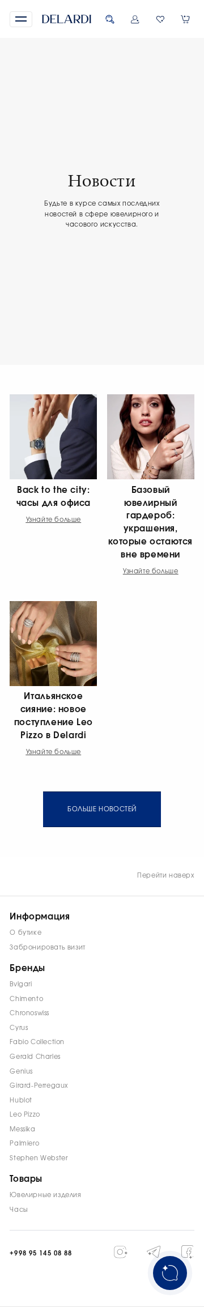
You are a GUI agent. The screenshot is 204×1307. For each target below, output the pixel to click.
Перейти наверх (165, 875)
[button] (21, 19)
